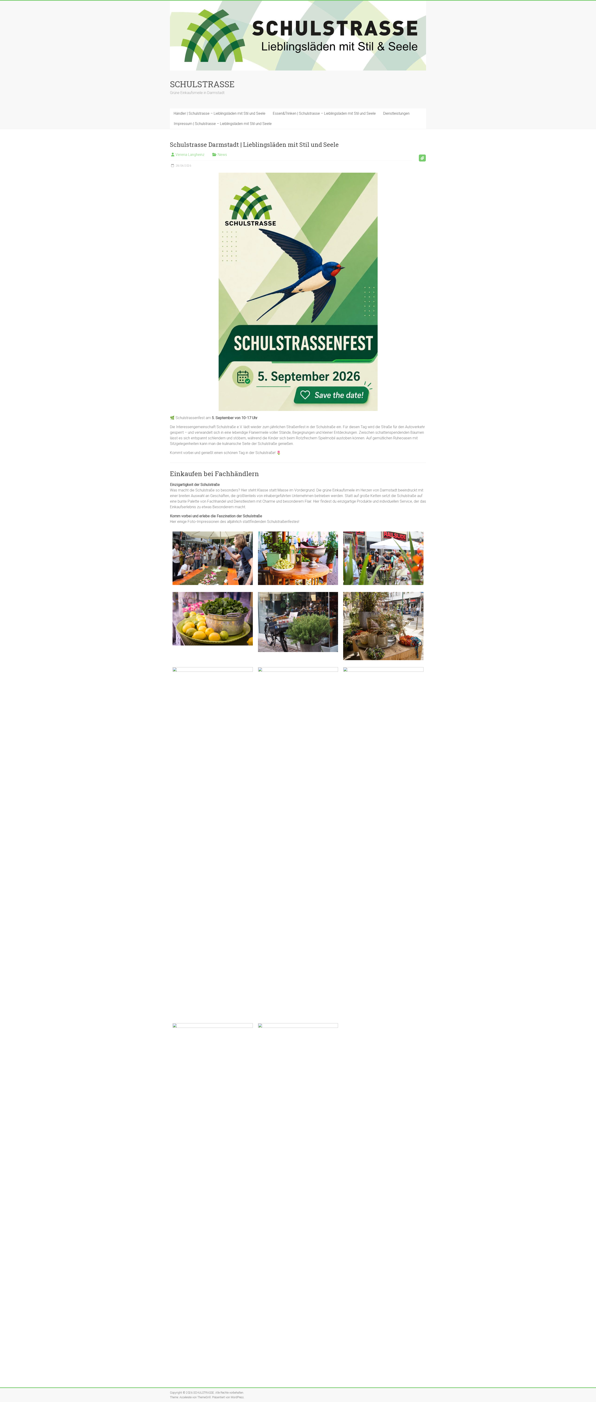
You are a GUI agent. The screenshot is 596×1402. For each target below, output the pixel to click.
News (222, 154)
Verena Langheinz (190, 154)
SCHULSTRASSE (202, 84)
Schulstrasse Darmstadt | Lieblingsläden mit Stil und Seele (254, 144)
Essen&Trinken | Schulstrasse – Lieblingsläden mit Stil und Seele (324, 113)
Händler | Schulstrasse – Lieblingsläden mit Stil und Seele (219, 113)
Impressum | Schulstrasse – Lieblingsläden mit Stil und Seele (223, 123)
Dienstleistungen (396, 113)
